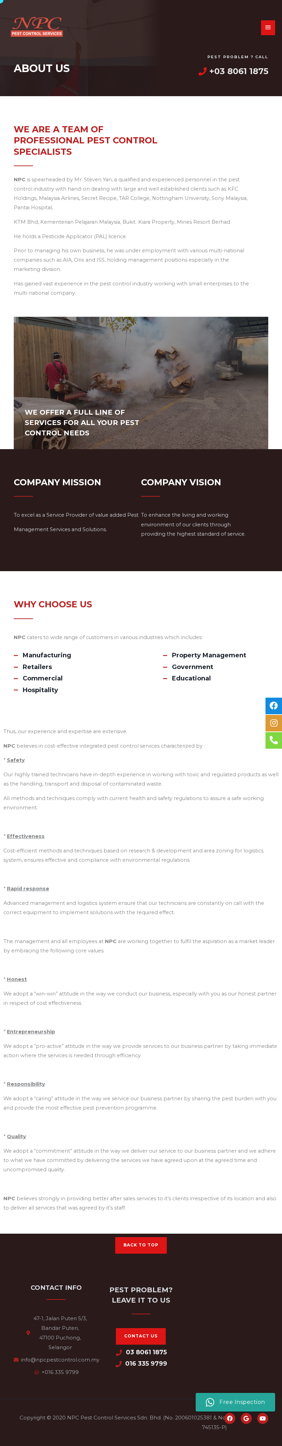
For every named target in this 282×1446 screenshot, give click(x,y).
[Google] (246, 1418)
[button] (141, 1245)
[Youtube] (262, 1418)
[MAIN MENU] (268, 27)
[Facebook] (229, 1418)
